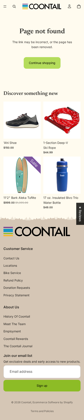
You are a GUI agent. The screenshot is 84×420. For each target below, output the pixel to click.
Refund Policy (13, 280)
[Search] (14, 6)
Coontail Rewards (15, 339)
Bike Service (12, 273)
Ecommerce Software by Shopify (53, 402)
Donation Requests (16, 287)
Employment (12, 331)
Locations (10, 265)
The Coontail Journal (17, 346)
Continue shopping (42, 63)
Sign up (42, 385)
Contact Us (11, 258)
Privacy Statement (16, 295)
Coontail (26, 402)
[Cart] (79, 6)
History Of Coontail (16, 316)
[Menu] (5, 6)
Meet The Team (14, 324)
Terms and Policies (42, 411)
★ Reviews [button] (80, 213)
